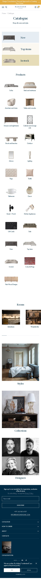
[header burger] (3, 7)
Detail (29, 570)
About (4, 531)
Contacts (5, 536)
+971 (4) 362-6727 (20, 511)
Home (4, 13)
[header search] (6, 7)
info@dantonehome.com (20, 515)
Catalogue (10, 13)
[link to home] (20, 7)
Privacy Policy (29, 493)
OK (12, 570)
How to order (7, 526)
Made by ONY (20, 574)
